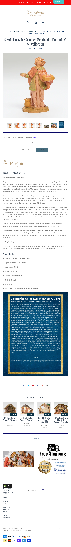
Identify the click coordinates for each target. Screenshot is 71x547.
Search (5, 497)
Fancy (37, 385)
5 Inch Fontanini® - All (29, 31)
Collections (15, 31)
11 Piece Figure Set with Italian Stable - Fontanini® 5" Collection (61, 420)
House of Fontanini (35, 48)
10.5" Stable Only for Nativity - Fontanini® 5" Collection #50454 (44, 420)
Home (8, 31)
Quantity (32, 142)
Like (23, 385)
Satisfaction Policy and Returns (6, 509)
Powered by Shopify (25, 530)
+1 (42, 385)
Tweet (28, 385)
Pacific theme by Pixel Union (11, 530)
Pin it (33, 385)
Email (47, 385)
